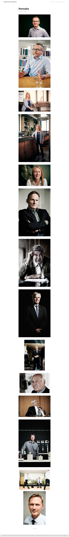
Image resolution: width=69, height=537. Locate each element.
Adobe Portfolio (36, 534)
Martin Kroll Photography (10, 2)
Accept (62, 535)
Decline (65, 535)
